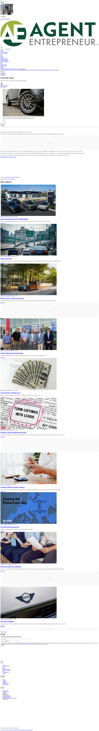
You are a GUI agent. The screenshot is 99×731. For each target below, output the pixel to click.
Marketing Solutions (36, 69)
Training (1, 66)
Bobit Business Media (29, 69)
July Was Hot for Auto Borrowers (10, 393)
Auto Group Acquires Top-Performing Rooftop (14, 219)
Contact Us (16, 69)
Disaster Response (3, 52)
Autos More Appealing (7, 621)
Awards (1, 51)
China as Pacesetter (6, 258)
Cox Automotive (6, 177)
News (7, 48)
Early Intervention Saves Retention (10, 566)
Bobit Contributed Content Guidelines (47, 69)
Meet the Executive (3, 58)
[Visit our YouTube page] (4, 634)
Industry (1, 56)
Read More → (3, 223)
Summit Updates (3, 64)
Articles (9, 48)
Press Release (56, 69)
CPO (16, 177)
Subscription (2, 69)
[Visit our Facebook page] (2, 634)
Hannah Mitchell (8, 256)
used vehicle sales (12, 177)
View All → (2, 626)
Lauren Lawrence (8, 216)
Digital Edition (7, 19)
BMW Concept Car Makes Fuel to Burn (12, 298)
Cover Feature (3, 48)
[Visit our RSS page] (3, 634)
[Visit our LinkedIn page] (1, 634)
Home (1, 75)
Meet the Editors (8, 69)
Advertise (12, 69)
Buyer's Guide (22, 68)
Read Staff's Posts (3, 86)
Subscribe (2, 19)
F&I (1, 54)
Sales (1, 62)
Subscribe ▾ (3, 3)
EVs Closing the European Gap (9, 527)
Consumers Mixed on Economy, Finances (12, 487)
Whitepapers (7, 68)
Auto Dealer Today (11, 179)
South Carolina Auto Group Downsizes (11, 353)
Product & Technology (4, 60)
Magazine (11, 68)
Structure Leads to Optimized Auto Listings (13, 432)
